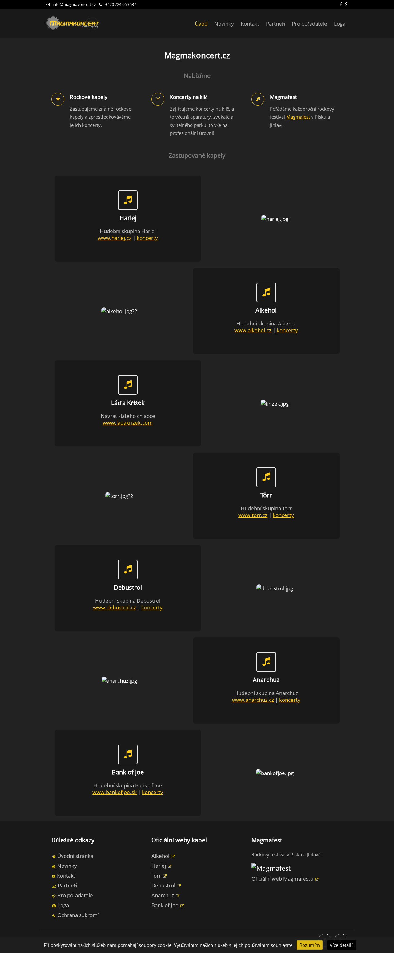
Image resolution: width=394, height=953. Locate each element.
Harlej (159, 865)
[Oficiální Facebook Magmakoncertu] (341, 4)
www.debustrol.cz (114, 607)
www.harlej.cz (114, 237)
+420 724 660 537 (120, 4)
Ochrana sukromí (77, 915)
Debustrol (163, 885)
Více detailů (342, 945)
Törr (156, 875)
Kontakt (250, 23)
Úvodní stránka (74, 855)
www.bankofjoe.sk (114, 792)
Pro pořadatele (309, 23)
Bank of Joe (165, 905)
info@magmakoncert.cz (74, 4)
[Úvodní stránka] (73, 29)
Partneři (275, 23)
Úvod (201, 23)
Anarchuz (163, 895)
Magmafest (298, 117)
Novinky (224, 23)
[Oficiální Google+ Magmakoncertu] (347, 4)
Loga (339, 23)
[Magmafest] (271, 868)
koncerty (147, 237)
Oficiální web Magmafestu (283, 878)
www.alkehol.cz (252, 330)
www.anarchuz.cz (253, 699)
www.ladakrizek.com (128, 422)
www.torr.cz (252, 515)
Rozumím (310, 945)
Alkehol (161, 855)
